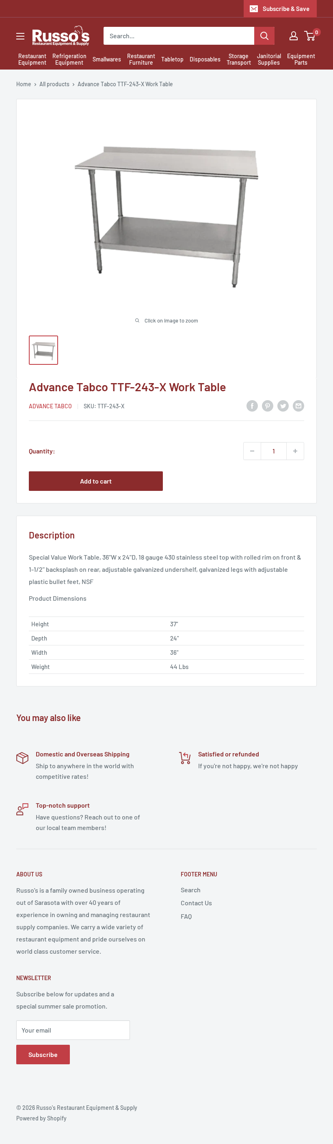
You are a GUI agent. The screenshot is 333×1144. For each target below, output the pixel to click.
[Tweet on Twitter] (283, 405)
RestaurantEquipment (32, 59)
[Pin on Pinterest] (267, 405)
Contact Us (196, 902)
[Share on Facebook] (252, 405)
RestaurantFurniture (141, 59)
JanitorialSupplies (269, 59)
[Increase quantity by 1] (295, 451)
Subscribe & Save (286, 8)
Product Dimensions (57, 598)
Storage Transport (239, 59)
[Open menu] (20, 36)
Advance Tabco (50, 406)
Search (191, 889)
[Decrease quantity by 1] (252, 451)
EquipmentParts (301, 59)
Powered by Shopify (41, 1118)
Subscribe (43, 1054)
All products (54, 84)
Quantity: (42, 451)
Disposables (205, 59)
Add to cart (96, 481)
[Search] (264, 36)
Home (23, 84)
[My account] (294, 35)
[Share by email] (298, 405)
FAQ (186, 916)
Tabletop (172, 59)
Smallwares (107, 59)
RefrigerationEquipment (69, 59)
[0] (310, 36)
